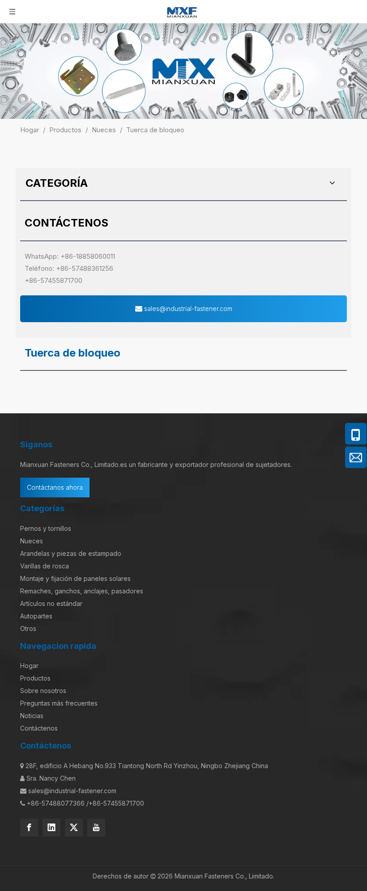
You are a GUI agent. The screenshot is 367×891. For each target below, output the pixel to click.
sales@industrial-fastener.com (187, 308)
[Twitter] (74, 827)
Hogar (29, 665)
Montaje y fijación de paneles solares (75, 578)
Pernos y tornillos (45, 528)
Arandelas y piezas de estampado (70, 553)
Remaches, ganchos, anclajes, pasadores (81, 591)
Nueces (31, 541)
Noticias (31, 715)
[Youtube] (96, 827)
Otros (28, 628)
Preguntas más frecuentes (59, 703)
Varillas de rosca (44, 566)
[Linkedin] (51, 827)
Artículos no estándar (51, 603)
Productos (35, 678)
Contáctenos (39, 728)
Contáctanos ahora (55, 487)
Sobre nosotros (43, 690)
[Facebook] (29, 827)
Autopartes (36, 616)
